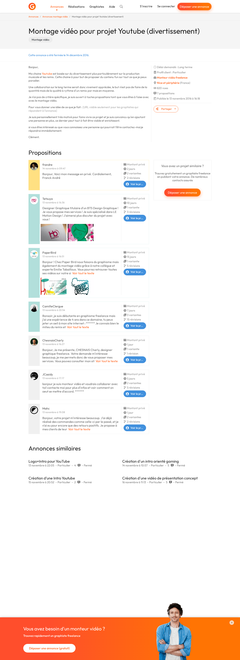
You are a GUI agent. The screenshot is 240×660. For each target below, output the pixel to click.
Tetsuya (47, 199)
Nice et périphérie (168, 83)
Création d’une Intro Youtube (51, 478)
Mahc (46, 408)
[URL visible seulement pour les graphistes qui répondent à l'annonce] (83, 108)
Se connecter (166, 6)
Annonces (57, 6)
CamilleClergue (52, 306)
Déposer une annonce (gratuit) (49, 648)
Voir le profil (137, 184)
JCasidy (47, 374)
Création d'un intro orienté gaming (150, 461)
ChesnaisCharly (53, 340)
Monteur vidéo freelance (172, 77)
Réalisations (76, 6)
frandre (47, 164)
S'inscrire (146, 6)
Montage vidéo (40, 39)
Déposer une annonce (194, 6)
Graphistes (96, 6)
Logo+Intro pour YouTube (49, 461)
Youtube (47, 73)
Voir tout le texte (83, 273)
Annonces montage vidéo (55, 16)
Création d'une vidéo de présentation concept (160, 478)
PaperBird (49, 252)
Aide (112, 6)
